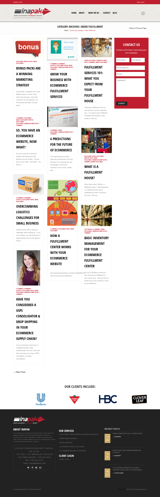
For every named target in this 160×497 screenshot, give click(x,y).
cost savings (88, 229)
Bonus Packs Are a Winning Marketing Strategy (127, 451)
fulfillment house (62, 65)
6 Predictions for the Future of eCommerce (61, 144)
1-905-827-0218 (43, 457)
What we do (93, 12)
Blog (115, 12)
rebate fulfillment (101, 62)
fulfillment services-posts (24, 61)
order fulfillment (90, 60)
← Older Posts (19, 372)
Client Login (64, 459)
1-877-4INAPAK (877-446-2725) (39, 454)
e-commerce (54, 64)
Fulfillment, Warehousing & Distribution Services (79, 434)
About (81, 12)
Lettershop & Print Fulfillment (72, 447)
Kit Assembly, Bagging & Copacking (73, 451)
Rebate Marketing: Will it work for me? (128, 433)
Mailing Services (66, 442)
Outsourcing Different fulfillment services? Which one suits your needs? (127, 469)
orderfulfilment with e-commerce (62, 68)
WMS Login (140, 2)
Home (73, 12)
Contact (106, 12)
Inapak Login (17, 2)
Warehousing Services (68, 438)
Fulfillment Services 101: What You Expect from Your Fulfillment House (93, 84)
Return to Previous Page (138, 28)
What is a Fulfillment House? (93, 172)
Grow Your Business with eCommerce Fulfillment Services (60, 85)
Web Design (122, 489)
